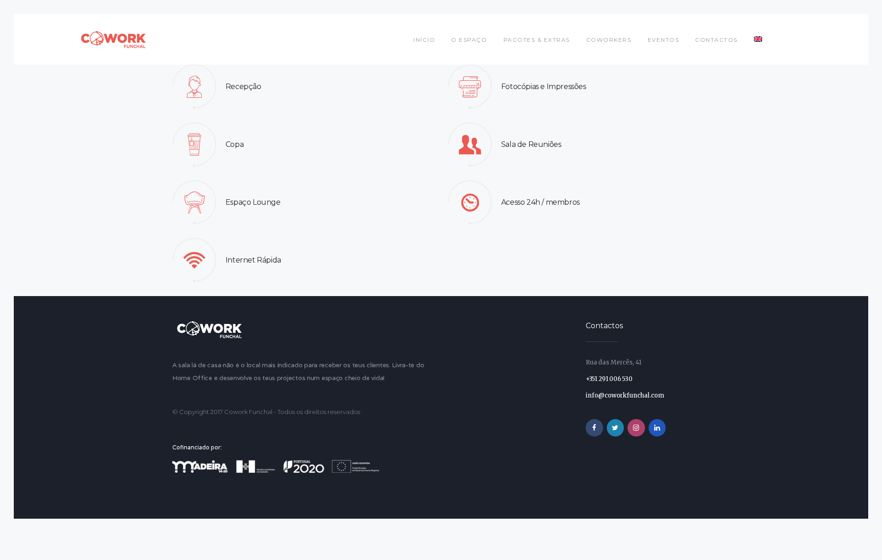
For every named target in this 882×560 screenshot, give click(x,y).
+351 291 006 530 (609, 379)
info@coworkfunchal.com (625, 395)
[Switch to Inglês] (758, 39)
